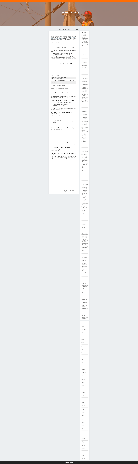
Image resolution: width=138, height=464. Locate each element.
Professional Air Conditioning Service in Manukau (84, 146)
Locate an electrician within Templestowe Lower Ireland (84, 237)
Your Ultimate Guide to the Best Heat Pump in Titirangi (85, 166)
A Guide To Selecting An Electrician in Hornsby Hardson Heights (84, 264)
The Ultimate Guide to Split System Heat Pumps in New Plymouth (85, 63)
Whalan (82, 396)
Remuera (83, 343)
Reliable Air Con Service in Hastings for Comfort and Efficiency (85, 173)
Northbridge (83, 405)
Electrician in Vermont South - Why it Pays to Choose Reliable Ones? (84, 278)
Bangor (82, 362)
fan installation (70, 188)
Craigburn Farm (83, 373)
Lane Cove (83, 402)
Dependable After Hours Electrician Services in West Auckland (84, 109)
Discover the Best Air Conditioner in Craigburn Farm (85, 127)
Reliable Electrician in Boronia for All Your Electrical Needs (84, 137)
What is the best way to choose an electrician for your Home (85, 255)
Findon (82, 359)
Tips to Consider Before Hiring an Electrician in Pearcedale (84, 313)
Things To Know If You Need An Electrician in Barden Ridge (84, 297)
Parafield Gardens (84, 372)
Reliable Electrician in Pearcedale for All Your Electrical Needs (84, 219)
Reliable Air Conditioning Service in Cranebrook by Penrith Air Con (85, 191)
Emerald (83, 355)
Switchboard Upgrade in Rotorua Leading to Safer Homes (85, 160)
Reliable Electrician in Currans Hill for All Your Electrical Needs (84, 200)
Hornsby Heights (84, 429)
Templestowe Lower (84, 418)
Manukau (83, 382)
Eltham (82, 408)
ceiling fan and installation (69, 187)
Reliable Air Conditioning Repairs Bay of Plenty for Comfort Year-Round (85, 163)
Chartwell (83, 339)
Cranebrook (83, 399)
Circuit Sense (51, 0)
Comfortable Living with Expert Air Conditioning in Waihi (85, 44)
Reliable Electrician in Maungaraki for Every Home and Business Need (85, 149)
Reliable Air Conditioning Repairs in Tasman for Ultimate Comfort (85, 134)
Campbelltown (83, 379)
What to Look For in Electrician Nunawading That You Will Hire (84, 275)
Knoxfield (83, 409)
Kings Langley (83, 432)
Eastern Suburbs (84, 329)
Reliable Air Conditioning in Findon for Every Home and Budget (85, 85)
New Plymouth (83, 345)
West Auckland (83, 346)
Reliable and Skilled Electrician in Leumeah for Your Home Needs (85, 88)
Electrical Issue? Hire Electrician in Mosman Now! (84, 300)
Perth (82, 365)
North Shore (83, 369)
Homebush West (84, 333)
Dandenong (83, 398)
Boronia (82, 376)
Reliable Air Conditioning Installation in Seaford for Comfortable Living (85, 140)
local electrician (70, 191)
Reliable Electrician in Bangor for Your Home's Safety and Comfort (84, 91)
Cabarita (83, 439)
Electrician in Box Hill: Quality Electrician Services (84, 303)
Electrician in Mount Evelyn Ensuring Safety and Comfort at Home (84, 76)
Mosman (83, 449)
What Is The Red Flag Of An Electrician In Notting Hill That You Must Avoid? (85, 234)
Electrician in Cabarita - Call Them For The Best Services (84, 281)
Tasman (82, 375)
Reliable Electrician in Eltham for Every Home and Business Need (84, 213)
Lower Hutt (83, 349)
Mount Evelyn (83, 353)
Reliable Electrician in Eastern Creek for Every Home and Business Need (85, 124)
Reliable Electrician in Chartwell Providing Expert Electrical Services (85, 54)
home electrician (72, 189)
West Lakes (83, 395)
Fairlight (83, 415)
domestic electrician (67, 190)
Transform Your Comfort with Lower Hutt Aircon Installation (85, 185)
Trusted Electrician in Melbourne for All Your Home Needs (84, 210)
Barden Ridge (83, 448)
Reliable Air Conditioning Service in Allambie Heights (85, 170)
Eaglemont (83, 326)
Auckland (83, 342)
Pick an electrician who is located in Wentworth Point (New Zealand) (85, 244)
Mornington (83, 455)
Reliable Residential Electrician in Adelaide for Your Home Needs (85, 73)
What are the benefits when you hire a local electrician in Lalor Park (84, 258)
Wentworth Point (84, 406)
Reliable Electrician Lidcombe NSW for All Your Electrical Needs (85, 106)
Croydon (83, 441)
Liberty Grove (83, 445)
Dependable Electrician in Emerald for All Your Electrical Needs (85, 79)
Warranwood (83, 425)
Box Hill (82, 451)
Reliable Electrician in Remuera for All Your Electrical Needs (84, 60)
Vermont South (83, 438)
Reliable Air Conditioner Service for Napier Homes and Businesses (85, 94)
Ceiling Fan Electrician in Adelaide (63, 33)
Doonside (83, 442)
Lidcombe (83, 366)
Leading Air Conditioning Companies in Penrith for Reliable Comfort (85, 35)
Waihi (82, 332)
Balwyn (82, 452)
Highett (82, 431)
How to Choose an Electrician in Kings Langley (84, 269)
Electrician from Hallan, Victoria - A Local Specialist (84, 261)
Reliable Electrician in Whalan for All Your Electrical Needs (84, 182)
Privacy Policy (71, 462)
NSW (82, 335)
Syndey (82, 435)
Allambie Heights (84, 392)
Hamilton (83, 336)
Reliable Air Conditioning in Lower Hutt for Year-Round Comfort (85, 152)
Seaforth (83, 419)
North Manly (83, 422)
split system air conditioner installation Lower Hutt (84, 70)
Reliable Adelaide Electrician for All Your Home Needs (84, 225)
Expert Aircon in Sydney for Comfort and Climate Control (85, 57)
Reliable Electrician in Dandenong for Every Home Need (84, 188)
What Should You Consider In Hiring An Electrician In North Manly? (85, 250)
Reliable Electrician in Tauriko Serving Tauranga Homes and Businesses (85, 82)
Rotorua (83, 388)
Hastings (83, 385)
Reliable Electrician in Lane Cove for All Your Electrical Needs (84, 196)
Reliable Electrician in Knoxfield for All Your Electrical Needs (84, 216)
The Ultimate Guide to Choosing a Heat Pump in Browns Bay (85, 115)
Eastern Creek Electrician (85, 67)
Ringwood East (83, 458)
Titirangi (83, 389)
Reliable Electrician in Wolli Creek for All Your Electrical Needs (84, 222)
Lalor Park (83, 426)
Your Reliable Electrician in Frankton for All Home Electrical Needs (85, 51)
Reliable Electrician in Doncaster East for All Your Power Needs (84, 157)
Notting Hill (83, 416)
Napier (82, 363)
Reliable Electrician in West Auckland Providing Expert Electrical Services (85, 100)
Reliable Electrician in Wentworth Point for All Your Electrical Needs (85, 206)
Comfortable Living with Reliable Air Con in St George (85, 176)
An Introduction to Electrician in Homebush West (85, 48)
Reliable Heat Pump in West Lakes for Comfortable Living (84, 179)
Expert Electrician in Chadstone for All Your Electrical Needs (84, 112)
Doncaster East (83, 386)
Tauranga (83, 356)
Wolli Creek (83, 412)
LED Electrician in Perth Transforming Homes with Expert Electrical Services (85, 97)
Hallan (82, 428)
